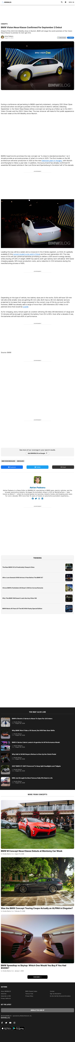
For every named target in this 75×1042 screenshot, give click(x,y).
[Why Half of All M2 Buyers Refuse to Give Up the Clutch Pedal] (5, 754)
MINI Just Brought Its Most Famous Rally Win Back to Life (32, 778)
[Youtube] (11, 1023)
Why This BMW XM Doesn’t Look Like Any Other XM (19, 598)
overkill (25, 307)
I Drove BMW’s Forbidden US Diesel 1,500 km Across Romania (22, 588)
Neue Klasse (20, 461)
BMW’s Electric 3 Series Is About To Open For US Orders (32, 718)
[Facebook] (33, 499)
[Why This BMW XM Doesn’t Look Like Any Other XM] (69, 595)
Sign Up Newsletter (55, 993)
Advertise (3, 993)
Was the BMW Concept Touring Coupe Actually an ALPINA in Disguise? (37, 908)
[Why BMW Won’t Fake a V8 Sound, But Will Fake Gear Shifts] (5, 730)
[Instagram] (39, 499)
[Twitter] (36, 499)
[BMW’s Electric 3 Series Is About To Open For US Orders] (5, 718)
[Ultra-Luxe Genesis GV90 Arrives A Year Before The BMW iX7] (69, 575)
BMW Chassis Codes (31, 991)
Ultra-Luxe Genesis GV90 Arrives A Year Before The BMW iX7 (22, 577)
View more (36, 977)
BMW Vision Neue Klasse (8, 461)
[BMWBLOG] (37, 1018)
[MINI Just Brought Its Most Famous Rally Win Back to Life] (5, 778)
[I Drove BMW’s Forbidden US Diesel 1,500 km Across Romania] (69, 585)
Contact (52, 991)
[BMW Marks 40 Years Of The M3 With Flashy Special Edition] (69, 606)
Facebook (13, 467)
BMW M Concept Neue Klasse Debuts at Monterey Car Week (31, 851)
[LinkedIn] (42, 499)
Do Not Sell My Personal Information (60, 996)
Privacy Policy (29, 996)
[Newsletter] (65, 2)
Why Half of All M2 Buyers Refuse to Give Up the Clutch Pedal (34, 754)
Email (64, 467)
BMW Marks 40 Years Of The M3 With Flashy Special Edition (22, 608)
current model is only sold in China (26, 254)
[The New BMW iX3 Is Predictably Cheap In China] (69, 564)
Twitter (38, 467)
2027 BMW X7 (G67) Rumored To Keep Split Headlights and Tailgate (36, 766)
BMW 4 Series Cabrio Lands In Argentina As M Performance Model (36, 742)
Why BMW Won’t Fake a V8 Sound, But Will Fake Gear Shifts (33, 730)
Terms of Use (29, 993)
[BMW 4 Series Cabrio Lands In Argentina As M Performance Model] (5, 742)
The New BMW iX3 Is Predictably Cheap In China (18, 567)
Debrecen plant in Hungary (52, 161)
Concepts (4, 24)
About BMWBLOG (6, 991)
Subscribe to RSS (6, 996)
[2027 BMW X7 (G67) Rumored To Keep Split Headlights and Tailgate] (5, 766)
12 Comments (70, 37)
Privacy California (6, 998)
